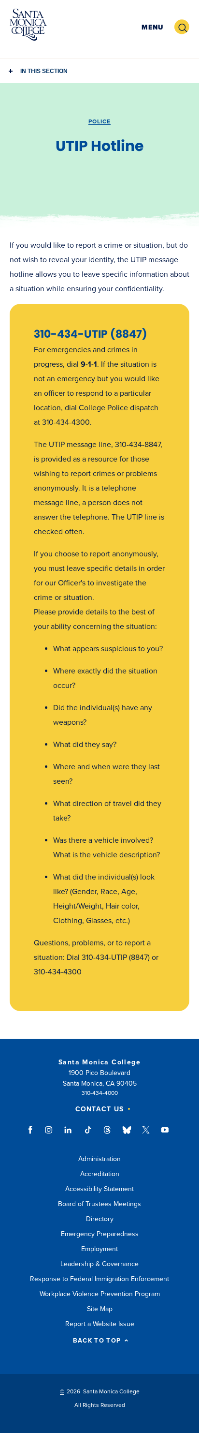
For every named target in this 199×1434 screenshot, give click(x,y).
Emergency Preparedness (100, 1234)
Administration (99, 1159)
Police (99, 121)
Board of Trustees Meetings (99, 1204)
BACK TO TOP (97, 1340)
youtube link (165, 1134)
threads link (107, 1134)
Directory (100, 1219)
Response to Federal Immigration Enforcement (99, 1279)
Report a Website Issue (99, 1324)
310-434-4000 (100, 1093)
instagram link (49, 1134)
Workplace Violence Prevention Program (100, 1294)
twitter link (146, 1134)
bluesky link (127, 1134)
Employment (99, 1249)
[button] (152, 27)
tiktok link (88, 1134)
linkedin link (68, 1134)
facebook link (33, 1134)
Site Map (100, 1309)
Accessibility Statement (99, 1189)
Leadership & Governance (99, 1264)
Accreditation (99, 1174)
